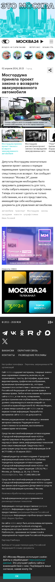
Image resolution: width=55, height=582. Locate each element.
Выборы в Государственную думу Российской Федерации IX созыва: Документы (24, 547)
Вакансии (8, 350)
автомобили (7, 211)
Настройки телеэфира (12, 364)
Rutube (31, 333)
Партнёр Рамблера (11, 540)
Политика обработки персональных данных (22, 493)
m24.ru (10, 372)
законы (44, 211)
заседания (7, 214)
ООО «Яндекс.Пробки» (12, 518)
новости (18, 214)
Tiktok (39, 333)
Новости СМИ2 (9, 269)
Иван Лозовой (8, 218)
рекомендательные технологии (17, 501)
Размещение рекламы (32, 355)
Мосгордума (33, 211)
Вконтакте (13, 333)
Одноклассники (22, 333)
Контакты (8, 355)
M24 (18, 322)
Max (48, 333)
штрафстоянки (31, 214)
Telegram (5, 333)
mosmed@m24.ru (10, 474)
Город (29, 68)
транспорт (20, 211)
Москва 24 (27, 41)
